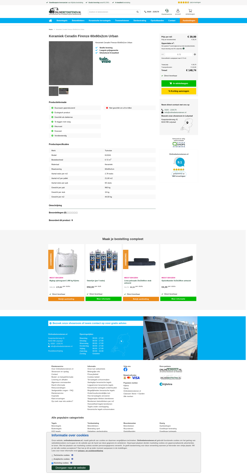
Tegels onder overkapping (98, 407)
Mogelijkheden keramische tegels (101, 390)
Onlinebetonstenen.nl (132, 391)
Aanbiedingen (189, 20)
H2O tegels (56, 431)
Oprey (126, 388)
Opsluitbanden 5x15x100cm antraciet (176, 281)
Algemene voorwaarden (61, 382)
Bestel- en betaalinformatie (62, 377)
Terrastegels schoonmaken (98, 380)
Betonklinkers (78, 20)
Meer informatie (103, 299)
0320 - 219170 (153, 12)
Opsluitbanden (157, 20)
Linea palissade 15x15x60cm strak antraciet (137, 282)
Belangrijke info (93, 371)
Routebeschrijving (55, 351)
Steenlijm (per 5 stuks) (96, 281)
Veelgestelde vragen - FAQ (62, 390)
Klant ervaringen (58, 398)
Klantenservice (57, 393)
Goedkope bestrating (168, 429)
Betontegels (62, 20)
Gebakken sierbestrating (97, 431)
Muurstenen (128, 429)
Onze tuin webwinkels (96, 369)
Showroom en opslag (60, 371)
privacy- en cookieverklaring (90, 451)
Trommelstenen (122, 20)
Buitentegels (56, 429)
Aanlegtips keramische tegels (99, 382)
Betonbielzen (128, 426)
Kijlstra (73, 2)
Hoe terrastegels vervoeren (98, 396)
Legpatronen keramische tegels (100, 385)
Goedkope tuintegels (168, 431)
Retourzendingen (58, 388)
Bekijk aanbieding (66, 299)
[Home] (65, 11)
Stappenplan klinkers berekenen (100, 398)
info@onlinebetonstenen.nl (175, 112)
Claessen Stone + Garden (134, 394)
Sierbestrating (139, 20)
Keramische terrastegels (100, 20)
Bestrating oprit (93, 429)
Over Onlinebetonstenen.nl (62, 369)
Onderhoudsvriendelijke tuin (98, 393)
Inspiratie (55, 396)
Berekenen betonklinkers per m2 (100, 401)
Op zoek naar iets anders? (62, 401)
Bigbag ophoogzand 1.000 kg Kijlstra (64, 281)
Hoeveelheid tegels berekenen (99, 404)
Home (51, 29)
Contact (171, 20)
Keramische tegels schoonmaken (100, 409)
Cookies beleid (93, 377)
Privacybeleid (92, 374)
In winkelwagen (180, 83)
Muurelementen (129, 423)
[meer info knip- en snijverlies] (184, 49)
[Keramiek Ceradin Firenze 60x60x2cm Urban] (71, 64)
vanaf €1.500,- (99, 2)
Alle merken (128, 396)
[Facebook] (125, 369)
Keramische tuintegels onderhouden (102, 388)
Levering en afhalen (59, 380)
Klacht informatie (58, 385)
